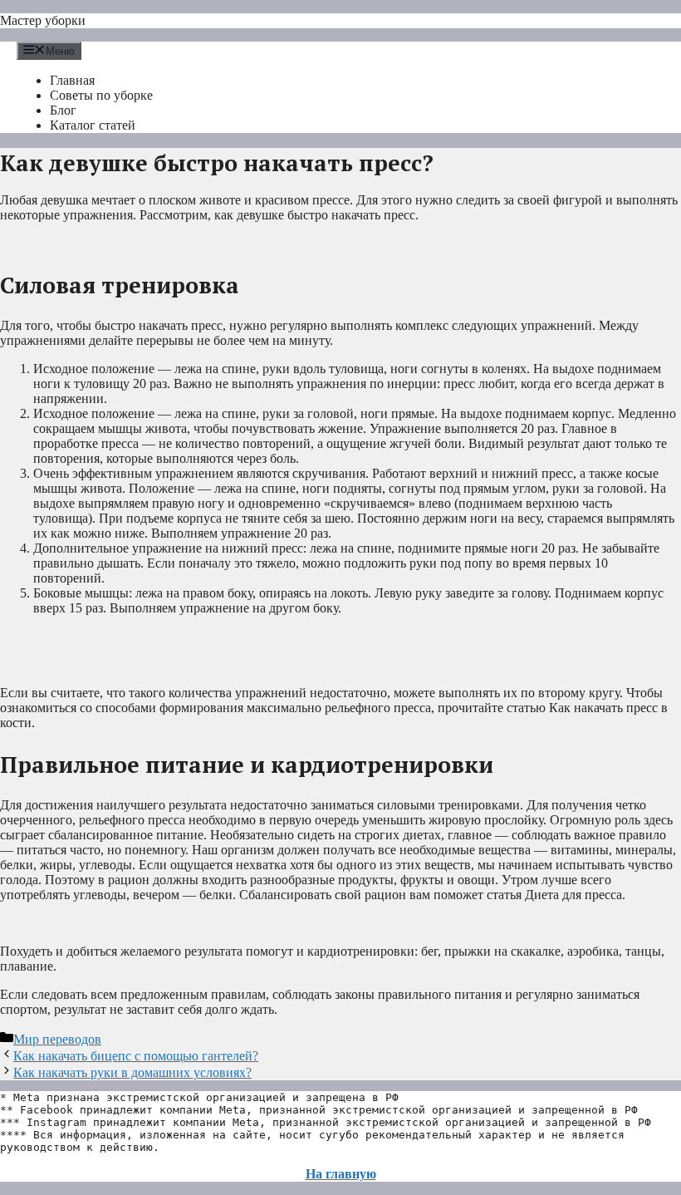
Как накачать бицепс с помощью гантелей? (135, 1056)
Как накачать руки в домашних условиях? (132, 1072)
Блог (63, 110)
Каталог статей (92, 125)
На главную (341, 1174)
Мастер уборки (43, 20)
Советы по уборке (101, 95)
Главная (72, 80)
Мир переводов (57, 1039)
